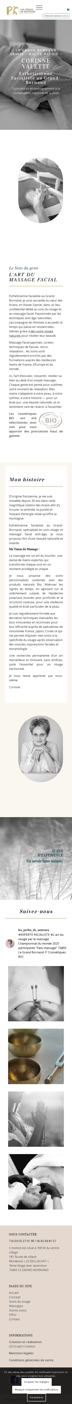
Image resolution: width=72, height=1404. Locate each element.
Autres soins (17, 1310)
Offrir (13, 1315)
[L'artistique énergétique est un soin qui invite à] (36, 994)
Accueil (13, 1293)
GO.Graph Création (22, 1346)
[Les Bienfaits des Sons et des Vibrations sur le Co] (36, 1056)
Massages (16, 1306)
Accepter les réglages (36, 1381)
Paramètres (36, 1397)
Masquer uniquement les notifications (36, 1389)
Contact (14, 1319)
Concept (14, 1297)
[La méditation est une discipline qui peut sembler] (36, 1119)
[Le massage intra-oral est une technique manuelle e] (36, 1182)
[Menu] (37, 7)
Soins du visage (19, 1302)
